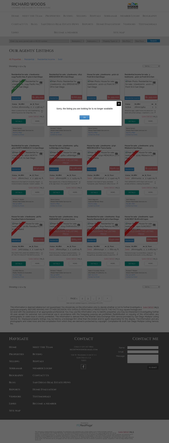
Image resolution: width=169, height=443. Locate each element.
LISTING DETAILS (19, 121)
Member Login (129, 16)
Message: (120, 356)
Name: (122, 347)
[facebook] (83, 367)
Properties (52, 16)
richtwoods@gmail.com (84, 349)
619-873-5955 (92, 204)
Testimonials (148, 24)
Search (153, 41)
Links (15, 32)
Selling (81, 16)
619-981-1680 (130, 204)
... (93, 298)
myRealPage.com (84, 425)
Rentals (95, 16)
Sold (60, 59)
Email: (121, 352)
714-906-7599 (17, 275)
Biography (150, 16)
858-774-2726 (92, 275)
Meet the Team (32, 16)
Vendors (129, 24)
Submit (153, 367)
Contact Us (20, 24)
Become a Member (66, 32)
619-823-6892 (17, 132)
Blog (34, 24)
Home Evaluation (108, 24)
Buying (68, 16)
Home (15, 16)
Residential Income (46, 59)
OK (84, 117)
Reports (87, 24)
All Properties (15, 59)
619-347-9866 (55, 132)
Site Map (119, 32)
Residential (29, 59)
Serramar (110, 16)
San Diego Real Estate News (60, 24)
